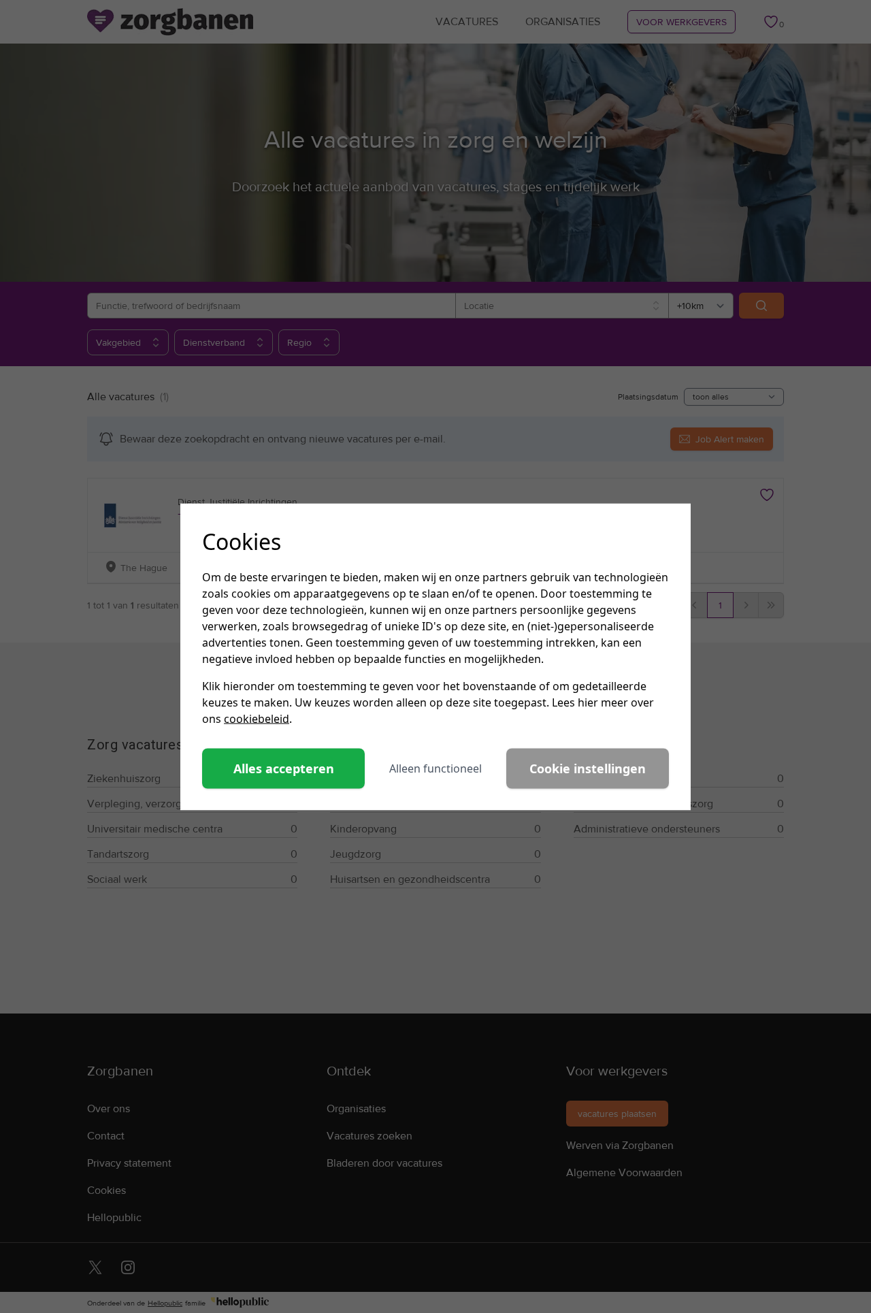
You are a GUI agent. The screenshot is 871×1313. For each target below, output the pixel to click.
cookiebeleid (256, 718)
